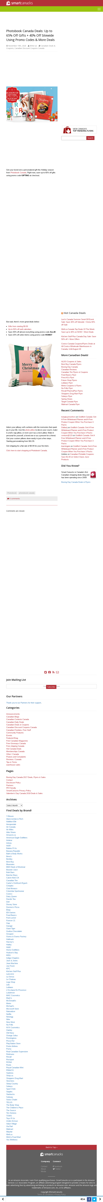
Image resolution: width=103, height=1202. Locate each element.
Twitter (58, 1169)
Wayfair (9, 1132)
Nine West (10, 1022)
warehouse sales (13, 765)
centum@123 (66, 435)
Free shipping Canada (15, 746)
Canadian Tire (12, 880)
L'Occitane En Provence (16, 990)
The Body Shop (12, 1105)
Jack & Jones (12, 961)
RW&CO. (10, 1070)
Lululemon (10, 993)
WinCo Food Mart (13, 1137)
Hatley (9, 945)
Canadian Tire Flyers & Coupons (74, 372)
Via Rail (9, 1126)
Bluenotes (10, 864)
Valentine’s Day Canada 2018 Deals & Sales (24, 793)
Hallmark (10, 939)
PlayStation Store (13, 1043)
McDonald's (11, 1001)
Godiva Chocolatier (14, 931)
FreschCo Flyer (67, 377)
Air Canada (10, 827)
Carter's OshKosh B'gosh (16, 883)
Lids (8, 985)
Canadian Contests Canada (17, 719)
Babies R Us (11, 848)
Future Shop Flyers (69, 380)
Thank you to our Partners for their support (23, 703)
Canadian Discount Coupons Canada (29, 48)
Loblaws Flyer (67, 383)
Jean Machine (12, 963)
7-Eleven (10, 816)
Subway (9, 1097)
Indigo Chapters (12, 958)
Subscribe (51, 687)
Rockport (10, 1059)
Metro (8, 1003)
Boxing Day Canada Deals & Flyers (75, 482)
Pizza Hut (10, 1041)
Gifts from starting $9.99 (18, 326)
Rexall (8, 1057)
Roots (8, 1065)
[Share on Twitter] (94, 1199)
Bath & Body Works (14, 854)
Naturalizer (10, 1011)
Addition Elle (11, 821)
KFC (8, 968)
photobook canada (26, 493)
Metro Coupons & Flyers (71, 386)
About (43, 1169)
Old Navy (10, 1033)
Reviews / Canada (13, 759)
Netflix (8, 1014)
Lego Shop (10, 982)
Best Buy (10, 862)
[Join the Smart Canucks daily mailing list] (57, 672)
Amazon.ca (11, 835)
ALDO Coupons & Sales (71, 361)
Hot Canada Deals (75, 313)
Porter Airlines (12, 1046)
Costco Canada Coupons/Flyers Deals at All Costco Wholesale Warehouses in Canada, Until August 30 (78, 346)
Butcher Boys (11, 875)
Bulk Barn (10, 872)
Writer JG (33, 46)
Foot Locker (11, 918)
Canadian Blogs (12, 717)
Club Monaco (11, 888)
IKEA (8, 955)
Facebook (58, 1166)
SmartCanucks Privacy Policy (18, 791)
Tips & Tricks (11, 762)
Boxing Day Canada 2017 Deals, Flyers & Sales (26, 777)
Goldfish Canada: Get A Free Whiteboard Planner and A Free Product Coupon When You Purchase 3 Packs (77, 430)
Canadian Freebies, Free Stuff (18, 730)
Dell (7, 902)
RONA (9, 1062)
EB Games (10, 912)
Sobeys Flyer (66, 396)
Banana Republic (13, 851)
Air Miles (9, 829)
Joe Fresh (10, 966)
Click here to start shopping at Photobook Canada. (27, 450)
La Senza (10, 977)
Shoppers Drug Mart (14, 1078)
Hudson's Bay (12, 953)
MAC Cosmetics (13, 995)
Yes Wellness (11, 1140)
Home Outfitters (12, 950)
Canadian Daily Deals (15, 722)
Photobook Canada (18, 172)
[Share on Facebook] (89, 1199)
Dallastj (64, 427)
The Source (11, 1110)
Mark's (9, 998)
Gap (8, 923)
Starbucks (10, 1094)
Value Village (11, 1124)
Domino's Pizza (12, 907)
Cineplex (9, 886)
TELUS (9, 1102)
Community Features (15, 733)
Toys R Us (10, 1118)
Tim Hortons (11, 1113)
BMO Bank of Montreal (15, 867)
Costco (9, 894)
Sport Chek (11, 1089)
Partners (9, 785)
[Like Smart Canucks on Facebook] (49, 672)
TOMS (9, 1116)
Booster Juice (12, 870)
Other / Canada (12, 754)
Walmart (9, 1129)
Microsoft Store (12, 1009)
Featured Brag (12, 738)
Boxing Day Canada (69, 367)
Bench (9, 856)
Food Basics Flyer (68, 375)
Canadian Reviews (69, 369)
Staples (9, 1092)
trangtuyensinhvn (68, 417)
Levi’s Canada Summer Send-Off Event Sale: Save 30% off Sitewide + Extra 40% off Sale (78, 322)
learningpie (65, 446)
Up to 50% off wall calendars (19, 329)
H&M (8, 947)
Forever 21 (10, 920)
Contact (9, 780)
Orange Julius (12, 1035)
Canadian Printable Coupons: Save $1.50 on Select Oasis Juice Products (77, 457)
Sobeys (9, 1086)
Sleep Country (12, 1084)
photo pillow (30, 430)
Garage (9, 926)
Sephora (9, 1073)
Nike (8, 1019)
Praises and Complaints (16, 757)
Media (43, 1171)
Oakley (9, 1030)
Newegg (9, 1017)
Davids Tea (10, 899)
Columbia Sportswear (15, 891)
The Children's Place (14, 1108)
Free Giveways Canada (16, 743)
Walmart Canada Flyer (70, 404)
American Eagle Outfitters (16, 838)
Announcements (13, 714)
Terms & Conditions (45, 1194)
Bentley (9, 859)
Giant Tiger (10, 928)
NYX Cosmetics (13, 1027)
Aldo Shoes (11, 832)
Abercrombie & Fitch (14, 819)
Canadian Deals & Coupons (17, 725)
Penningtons (11, 1038)
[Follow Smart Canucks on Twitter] (45, 672)
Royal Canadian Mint (14, 1067)
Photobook (11, 493)
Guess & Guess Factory (16, 936)
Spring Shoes (66, 399)
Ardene (9, 840)
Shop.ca (9, 1075)
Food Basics (11, 915)
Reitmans (10, 1054)
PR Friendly (11, 788)
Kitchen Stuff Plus (13, 971)
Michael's (10, 1006)
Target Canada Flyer (69, 402)
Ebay (8, 910)
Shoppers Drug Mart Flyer (72, 394)
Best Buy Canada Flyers (71, 364)
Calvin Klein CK (12, 878)
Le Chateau (11, 979)
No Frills (9, 1025)
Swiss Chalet (11, 1100)
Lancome (10, 974)
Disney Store (11, 904)
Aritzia (8, 843)
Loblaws (9, 987)
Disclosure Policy (13, 783)
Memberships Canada (15, 751)
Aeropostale (11, 824)
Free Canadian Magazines (17, 741)
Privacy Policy (60, 1194)
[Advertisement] (51, 13)
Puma (8, 1049)
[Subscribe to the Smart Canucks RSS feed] (53, 672)
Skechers (10, 1081)
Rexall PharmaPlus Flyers (72, 391)
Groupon (9, 934)
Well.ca (9, 1134)
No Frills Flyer (67, 388)
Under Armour (12, 1121)
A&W (8, 846)
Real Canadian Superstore (17, 1051)
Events (9, 735)
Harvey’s (10, 942)
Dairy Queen (11, 896)
